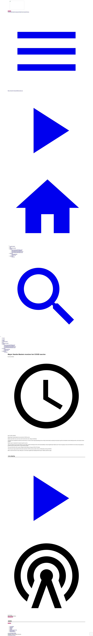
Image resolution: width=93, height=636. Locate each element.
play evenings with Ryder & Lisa (17, 252)
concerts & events (13, 248)
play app (11, 253)
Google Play (14, 255)
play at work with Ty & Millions (17, 250)
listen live (9, 11)
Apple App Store (14, 254)
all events (9, 623)
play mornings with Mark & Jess (17, 249)
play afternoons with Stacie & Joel (17, 251)
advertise (13, 256)
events (10, 621)
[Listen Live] (46, 497)
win (10, 247)
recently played (12, 246)
